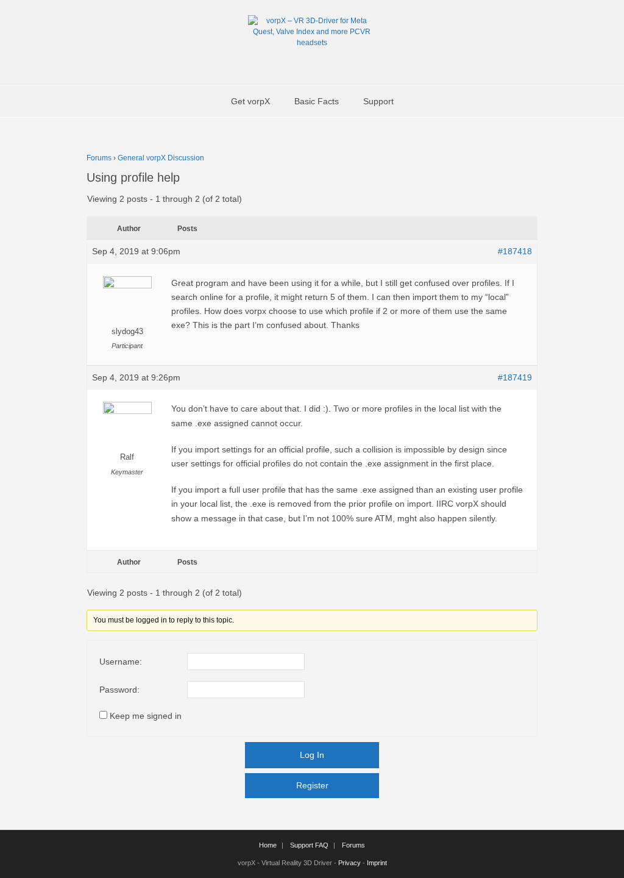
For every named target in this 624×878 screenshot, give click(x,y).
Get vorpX (250, 101)
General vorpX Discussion (161, 158)
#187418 (515, 251)
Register (312, 785)
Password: (119, 689)
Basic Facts (316, 101)
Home (268, 845)
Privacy (349, 862)
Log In (312, 755)
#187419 (515, 377)
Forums (99, 158)
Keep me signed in (146, 716)
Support (378, 101)
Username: (120, 661)
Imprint (377, 862)
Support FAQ (309, 845)
